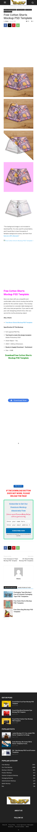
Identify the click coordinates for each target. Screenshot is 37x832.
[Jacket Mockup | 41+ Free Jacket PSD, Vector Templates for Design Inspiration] (6, 735)
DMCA (27, 826)
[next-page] (8, 618)
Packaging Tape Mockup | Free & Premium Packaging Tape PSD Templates (23, 594)
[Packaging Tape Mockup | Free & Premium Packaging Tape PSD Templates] (8, 594)
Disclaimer (10, 826)
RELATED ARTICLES (10, 587)
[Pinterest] (14, 25)
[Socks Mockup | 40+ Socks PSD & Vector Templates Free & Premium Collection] (6, 744)
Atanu (6, 21)
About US (4, 825)
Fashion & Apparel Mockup (15, 7)
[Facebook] (5, 25)
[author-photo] (18, 576)
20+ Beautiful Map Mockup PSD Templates (26, 560)
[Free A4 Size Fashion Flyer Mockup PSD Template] (6, 721)
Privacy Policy (11, 825)
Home (5, 7)
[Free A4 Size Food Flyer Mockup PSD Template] (6, 704)
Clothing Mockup (28, 7)
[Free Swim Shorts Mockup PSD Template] (8, 604)
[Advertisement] (18, 48)
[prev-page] (5, 618)
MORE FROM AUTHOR (24, 587)
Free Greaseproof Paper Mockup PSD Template (11, 560)
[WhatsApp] (18, 25)
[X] (9, 25)
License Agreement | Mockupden (25, 825)
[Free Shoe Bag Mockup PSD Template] (8, 613)
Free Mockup (28, 9)
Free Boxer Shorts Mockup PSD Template (19, 322)
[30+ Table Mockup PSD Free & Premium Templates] (6, 753)
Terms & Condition (19, 826)
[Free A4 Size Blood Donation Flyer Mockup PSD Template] (6, 712)
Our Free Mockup (8, 11)
